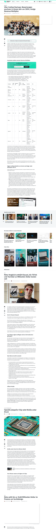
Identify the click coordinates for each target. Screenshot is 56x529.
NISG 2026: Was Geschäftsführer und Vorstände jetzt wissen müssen (33, 222)
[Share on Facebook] (4, 306)
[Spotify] (44, 1)
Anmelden (26, 66)
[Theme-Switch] (50, 1)
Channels (17, 1)
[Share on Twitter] (4, 41)
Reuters (33, 388)
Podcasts (22, 1)
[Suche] (47, 1)
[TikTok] (42, 1)
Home (13, 1)
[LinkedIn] (39, 1)
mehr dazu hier (23, 162)
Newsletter (26, 1)
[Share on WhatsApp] (4, 45)
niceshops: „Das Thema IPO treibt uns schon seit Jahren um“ (22, 222)
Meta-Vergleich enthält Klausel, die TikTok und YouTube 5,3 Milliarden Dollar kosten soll (9, 241)
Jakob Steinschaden (8, 13)
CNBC (19, 440)
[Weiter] (52, 220)
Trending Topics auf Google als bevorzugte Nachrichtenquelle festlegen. (20, 40)
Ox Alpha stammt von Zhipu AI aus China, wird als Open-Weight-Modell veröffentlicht (43, 241)
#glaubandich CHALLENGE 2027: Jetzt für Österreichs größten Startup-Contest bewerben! (44, 222)
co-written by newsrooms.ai (16, 501)
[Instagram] (37, 1)
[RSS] (45, 1)
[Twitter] (36, 1)
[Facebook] (34, 1)
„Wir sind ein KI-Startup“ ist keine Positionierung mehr (9, 222)
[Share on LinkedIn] (4, 43)
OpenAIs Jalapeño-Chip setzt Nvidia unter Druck (20, 241)
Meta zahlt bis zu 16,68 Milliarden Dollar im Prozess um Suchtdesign (32, 241)
